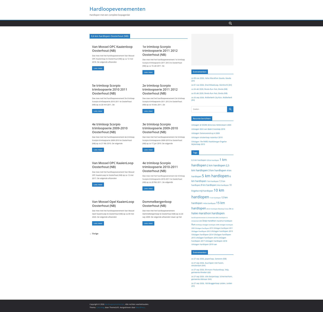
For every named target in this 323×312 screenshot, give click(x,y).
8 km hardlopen (208, 184)
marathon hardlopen (224, 221)
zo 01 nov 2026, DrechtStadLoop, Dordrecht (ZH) (211, 85)
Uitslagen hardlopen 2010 (204, 228)
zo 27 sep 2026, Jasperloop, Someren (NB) (208, 259)
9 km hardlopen (223, 185)
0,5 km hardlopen (198, 160)
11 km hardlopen (215, 198)
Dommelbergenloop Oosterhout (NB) (157, 204)
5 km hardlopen (215, 175)
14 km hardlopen (209, 203)
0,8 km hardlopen (213, 160)
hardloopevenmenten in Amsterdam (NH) (205, 217)
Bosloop (221, 209)
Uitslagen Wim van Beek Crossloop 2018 (208, 129)
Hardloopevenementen (117, 8)
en (232, 209)
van (215, 244)
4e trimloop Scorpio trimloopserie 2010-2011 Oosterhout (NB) (160, 167)
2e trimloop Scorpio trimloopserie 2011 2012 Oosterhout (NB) (160, 89)
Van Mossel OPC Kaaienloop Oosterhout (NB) (112, 49)
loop (205, 220)
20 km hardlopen (212, 209)
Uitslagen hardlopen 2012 (200, 231)
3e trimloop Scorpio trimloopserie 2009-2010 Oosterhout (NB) (160, 128)
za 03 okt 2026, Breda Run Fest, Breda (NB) (209, 93)
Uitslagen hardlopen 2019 (202, 244)
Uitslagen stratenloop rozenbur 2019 (206, 137)
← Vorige (94, 233)
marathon (211, 220)
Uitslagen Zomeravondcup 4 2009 (205, 133)
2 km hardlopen (216, 165)
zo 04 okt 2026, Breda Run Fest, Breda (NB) (209, 89)
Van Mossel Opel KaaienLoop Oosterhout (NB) (113, 204)
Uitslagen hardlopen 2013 (222, 231)
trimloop (199, 225)
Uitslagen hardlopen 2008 (210, 225)
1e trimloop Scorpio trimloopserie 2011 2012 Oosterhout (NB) (160, 50)
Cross (226, 209)
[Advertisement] (212, 49)
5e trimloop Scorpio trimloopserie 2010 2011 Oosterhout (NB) (109, 89)
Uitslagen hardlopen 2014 (202, 234)
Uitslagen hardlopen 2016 (207, 237)
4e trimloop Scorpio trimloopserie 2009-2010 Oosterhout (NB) (110, 128)
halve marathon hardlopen (208, 213)
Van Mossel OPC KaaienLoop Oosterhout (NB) (112, 165)
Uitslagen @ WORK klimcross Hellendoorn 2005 (211, 125)
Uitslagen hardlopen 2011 (223, 228)
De (230, 208)
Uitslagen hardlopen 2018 (216, 241)
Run (193, 224)
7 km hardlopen (213, 181)
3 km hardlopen (217, 170)
